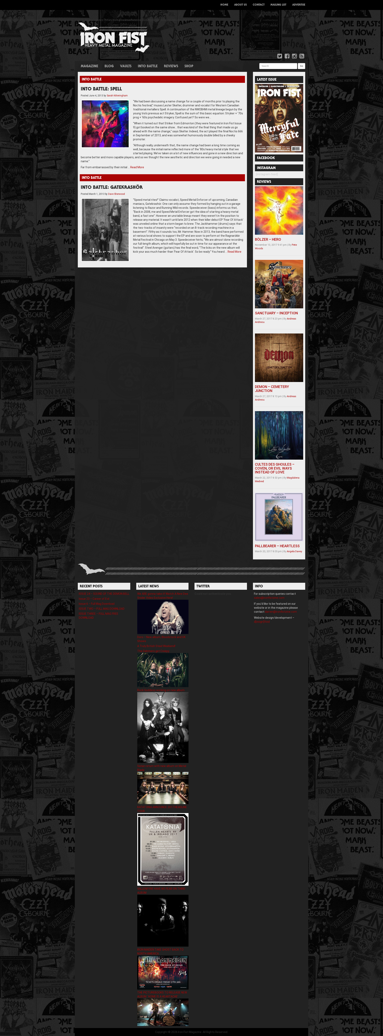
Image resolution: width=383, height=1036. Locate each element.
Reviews (171, 66)
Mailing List (278, 5)
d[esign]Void (262, 621)
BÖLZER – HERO (268, 239)
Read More (137, 167)
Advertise (298, 5)
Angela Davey (294, 551)
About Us (240, 5)
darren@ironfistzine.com (281, 611)
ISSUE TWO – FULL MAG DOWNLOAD (101, 608)
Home (224, 5)
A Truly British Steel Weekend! (156, 646)
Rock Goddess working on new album (161, 690)
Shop (189, 66)
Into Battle (148, 66)
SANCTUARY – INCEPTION (276, 313)
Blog (109, 66)
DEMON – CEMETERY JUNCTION (272, 389)
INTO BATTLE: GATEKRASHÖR (112, 187)
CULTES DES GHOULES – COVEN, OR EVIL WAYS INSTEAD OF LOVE (274, 468)
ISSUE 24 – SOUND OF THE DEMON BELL (104, 593)
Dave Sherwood (116, 194)
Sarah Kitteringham (117, 95)
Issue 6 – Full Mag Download (97, 603)
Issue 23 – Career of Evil (94, 598)
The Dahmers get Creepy (153, 651)
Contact (259, 5)
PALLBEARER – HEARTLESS (277, 546)
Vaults (125, 66)
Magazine (89, 66)
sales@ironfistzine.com (269, 597)
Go (301, 66)
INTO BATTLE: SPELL (101, 89)
